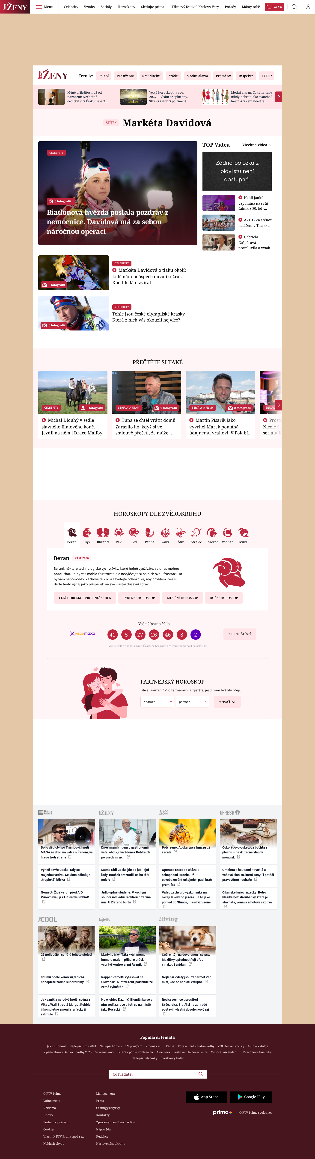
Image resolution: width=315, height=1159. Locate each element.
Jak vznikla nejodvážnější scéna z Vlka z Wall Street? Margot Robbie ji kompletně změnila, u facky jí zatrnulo (66, 1007)
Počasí (182, 1046)
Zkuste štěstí (240, 634)
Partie (170, 1046)
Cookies (49, 1129)
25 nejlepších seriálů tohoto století (66, 954)
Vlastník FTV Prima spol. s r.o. (64, 1136)
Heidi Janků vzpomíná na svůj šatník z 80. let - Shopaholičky (253, 205)
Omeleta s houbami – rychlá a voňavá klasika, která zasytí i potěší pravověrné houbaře (248, 875)
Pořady (230, 6)
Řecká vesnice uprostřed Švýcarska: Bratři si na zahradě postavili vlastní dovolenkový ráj (185, 1004)
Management (105, 1093)
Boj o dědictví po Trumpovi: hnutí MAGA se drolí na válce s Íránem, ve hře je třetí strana (67, 852)
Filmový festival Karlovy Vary (195, 6)
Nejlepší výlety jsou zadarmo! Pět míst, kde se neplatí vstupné (186, 979)
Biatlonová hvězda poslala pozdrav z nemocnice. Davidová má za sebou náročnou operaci (107, 221)
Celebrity (71, 6)
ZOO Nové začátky (231, 1046)
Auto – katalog (258, 1046)
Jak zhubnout (56, 1046)
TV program (133, 1046)
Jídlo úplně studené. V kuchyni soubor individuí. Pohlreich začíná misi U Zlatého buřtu (126, 897)
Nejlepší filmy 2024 (82, 1046)
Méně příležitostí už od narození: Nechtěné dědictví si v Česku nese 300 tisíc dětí (88, 98)
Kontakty (103, 1115)
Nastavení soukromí (110, 1143)
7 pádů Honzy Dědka (58, 1052)
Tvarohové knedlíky (257, 1052)
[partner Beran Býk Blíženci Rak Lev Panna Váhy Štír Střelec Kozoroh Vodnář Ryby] (193, 702)
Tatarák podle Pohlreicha (135, 1052)
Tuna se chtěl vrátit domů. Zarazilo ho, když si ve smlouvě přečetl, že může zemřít (146, 429)
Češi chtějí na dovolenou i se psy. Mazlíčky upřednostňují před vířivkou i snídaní (186, 959)
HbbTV (48, 1115)
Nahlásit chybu (53, 1143)
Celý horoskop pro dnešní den (85, 598)
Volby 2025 (84, 1052)
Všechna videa (255, 144)
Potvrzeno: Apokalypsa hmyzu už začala (186, 850)
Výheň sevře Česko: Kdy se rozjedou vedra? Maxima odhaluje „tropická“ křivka (65, 875)
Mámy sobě (251, 6)
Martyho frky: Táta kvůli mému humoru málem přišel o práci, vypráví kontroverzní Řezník (123, 959)
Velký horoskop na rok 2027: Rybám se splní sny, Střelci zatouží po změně (168, 96)
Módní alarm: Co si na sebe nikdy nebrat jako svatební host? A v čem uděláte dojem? (251, 98)
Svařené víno (104, 1052)
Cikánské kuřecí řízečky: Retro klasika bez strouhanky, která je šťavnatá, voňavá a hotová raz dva (247, 897)
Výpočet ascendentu (225, 1052)
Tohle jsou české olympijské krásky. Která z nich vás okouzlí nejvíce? (149, 317)
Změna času (154, 1046)
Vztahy (89, 6)
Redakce (102, 1136)
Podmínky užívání (56, 1122)
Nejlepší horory (111, 1046)
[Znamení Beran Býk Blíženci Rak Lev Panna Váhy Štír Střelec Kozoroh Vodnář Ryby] (157, 702)
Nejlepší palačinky (144, 1058)
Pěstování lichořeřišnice (190, 1052)
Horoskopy (126, 6)
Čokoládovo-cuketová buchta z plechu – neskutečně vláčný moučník (244, 852)
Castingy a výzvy (108, 1108)
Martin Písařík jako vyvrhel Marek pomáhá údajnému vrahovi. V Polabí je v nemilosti (218, 429)
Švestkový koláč (172, 1058)
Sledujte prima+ (153, 6)
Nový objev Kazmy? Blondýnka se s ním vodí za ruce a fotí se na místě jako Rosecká (126, 1004)
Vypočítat (227, 702)
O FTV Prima (52, 1093)
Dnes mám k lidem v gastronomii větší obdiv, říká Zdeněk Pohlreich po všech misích (125, 852)
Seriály (106, 6)
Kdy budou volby (202, 1046)
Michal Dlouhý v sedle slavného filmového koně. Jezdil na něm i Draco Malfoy (72, 426)
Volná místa (51, 1101)
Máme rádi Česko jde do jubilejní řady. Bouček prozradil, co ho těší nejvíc (125, 875)
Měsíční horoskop (182, 598)
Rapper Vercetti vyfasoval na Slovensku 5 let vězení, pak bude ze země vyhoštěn (127, 982)
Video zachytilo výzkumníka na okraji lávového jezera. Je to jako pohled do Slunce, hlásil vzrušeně (186, 897)
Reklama (49, 1108)
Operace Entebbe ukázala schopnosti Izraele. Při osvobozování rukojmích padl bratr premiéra (187, 877)
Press (100, 1101)
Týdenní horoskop (139, 598)
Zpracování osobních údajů (115, 1122)
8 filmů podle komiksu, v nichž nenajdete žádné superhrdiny (62, 979)
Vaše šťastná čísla (154, 623)
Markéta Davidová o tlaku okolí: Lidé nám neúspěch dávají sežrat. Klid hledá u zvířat (149, 276)
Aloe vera (163, 1052)
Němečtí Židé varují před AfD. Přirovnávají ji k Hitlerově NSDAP (65, 895)
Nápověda (103, 1129)
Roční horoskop (224, 598)
